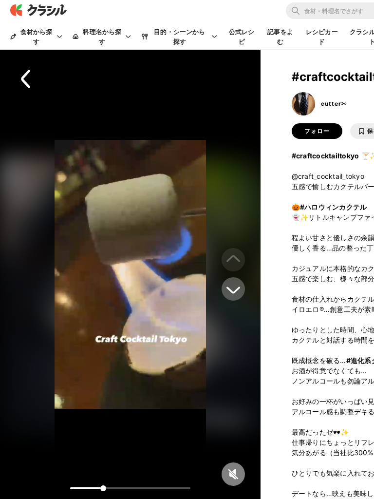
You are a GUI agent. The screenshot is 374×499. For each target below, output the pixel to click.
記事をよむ (280, 36)
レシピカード (322, 36)
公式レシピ (242, 36)
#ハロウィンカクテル (333, 207)
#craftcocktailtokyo (325, 156)
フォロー (317, 131)
